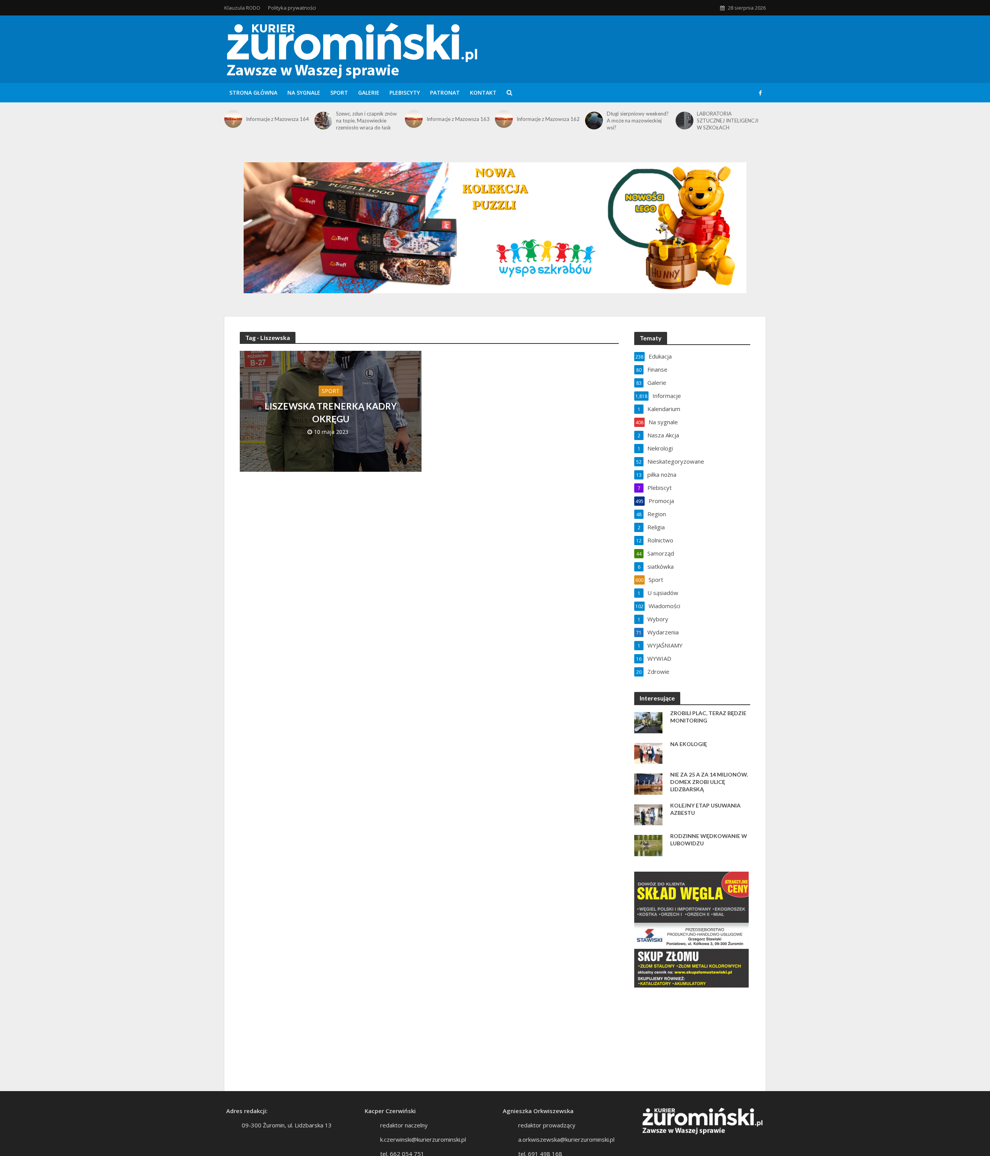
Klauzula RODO (242, 7)
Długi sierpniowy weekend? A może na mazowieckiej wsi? (638, 120)
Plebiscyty (404, 92)
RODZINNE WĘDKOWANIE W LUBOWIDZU (708, 840)
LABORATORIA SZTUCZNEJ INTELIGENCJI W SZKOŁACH (727, 120)
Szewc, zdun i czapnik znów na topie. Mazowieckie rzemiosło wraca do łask (366, 120)
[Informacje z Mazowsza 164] (233, 119)
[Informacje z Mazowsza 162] (504, 119)
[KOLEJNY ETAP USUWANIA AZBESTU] (648, 814)
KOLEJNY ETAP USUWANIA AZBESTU (705, 809)
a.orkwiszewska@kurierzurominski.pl (566, 1139)
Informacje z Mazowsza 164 (277, 119)
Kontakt (483, 92)
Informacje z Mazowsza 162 (548, 119)
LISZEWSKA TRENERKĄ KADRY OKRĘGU (331, 412)
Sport (339, 92)
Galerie (368, 92)
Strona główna (253, 92)
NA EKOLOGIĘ (688, 744)
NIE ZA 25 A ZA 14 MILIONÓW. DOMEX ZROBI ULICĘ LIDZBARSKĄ (709, 781)
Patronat (445, 92)
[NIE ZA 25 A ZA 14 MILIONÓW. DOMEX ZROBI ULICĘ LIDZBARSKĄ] (648, 783)
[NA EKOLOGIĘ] (648, 752)
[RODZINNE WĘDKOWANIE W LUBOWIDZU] (648, 844)
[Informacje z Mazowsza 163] (414, 119)
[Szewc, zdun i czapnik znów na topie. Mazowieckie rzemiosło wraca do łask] (323, 120)
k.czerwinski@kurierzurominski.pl (423, 1139)
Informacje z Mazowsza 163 (458, 119)
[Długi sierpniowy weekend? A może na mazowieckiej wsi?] (594, 120)
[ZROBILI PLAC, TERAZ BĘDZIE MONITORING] (648, 722)
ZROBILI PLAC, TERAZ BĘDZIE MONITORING (708, 717)
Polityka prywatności (292, 7)
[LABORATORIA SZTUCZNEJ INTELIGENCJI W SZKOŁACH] (684, 120)
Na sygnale (303, 92)
